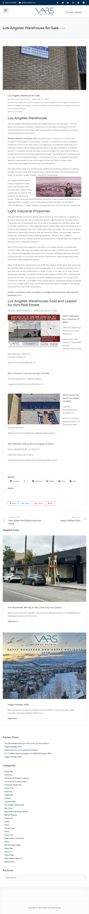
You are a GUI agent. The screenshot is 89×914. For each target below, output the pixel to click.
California (8, 775)
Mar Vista (8, 808)
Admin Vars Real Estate (19, 99)
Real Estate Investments (14, 838)
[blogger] (73, 2)
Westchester (9, 862)
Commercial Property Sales (15, 781)
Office (6, 822)
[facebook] (57, 2)
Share (13, 504)
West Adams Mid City (13, 858)
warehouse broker (19, 109)
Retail (6, 842)
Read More (12, 621)
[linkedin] (68, 2)
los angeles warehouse (50, 102)
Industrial (8, 792)
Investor (7, 798)
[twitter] (62, 2)
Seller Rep (8, 848)
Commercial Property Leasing (16, 778)
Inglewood (8, 795)
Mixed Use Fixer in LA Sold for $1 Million (21, 750)
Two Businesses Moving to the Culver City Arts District (35, 607)
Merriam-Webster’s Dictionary (20, 139)
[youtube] (78, 2)
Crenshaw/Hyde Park (13, 785)
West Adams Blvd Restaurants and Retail (25, 520)
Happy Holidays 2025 (18, 704)
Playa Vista (8, 835)
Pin (51, 504)
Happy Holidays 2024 (70, 519)
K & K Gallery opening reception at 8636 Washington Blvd (27, 753)
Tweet (26, 504)
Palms (6, 832)
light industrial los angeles (29, 102)
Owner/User (9, 828)
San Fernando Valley (12, 845)
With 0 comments (15, 112)
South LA (8, 852)
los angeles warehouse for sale (24, 105)
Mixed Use (8, 818)
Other (6, 825)
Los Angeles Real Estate (14, 805)
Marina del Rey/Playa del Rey (16, 812)
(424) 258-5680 (10, 3)
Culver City (8, 788)
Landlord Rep (9, 802)
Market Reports (10, 815)
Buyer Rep (8, 771)
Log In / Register (75, 12)
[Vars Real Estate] (44, 11)
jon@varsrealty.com (28, 3)
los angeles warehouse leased (49, 105)
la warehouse (13, 102)
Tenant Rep (9, 855)
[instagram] (83, 2)
